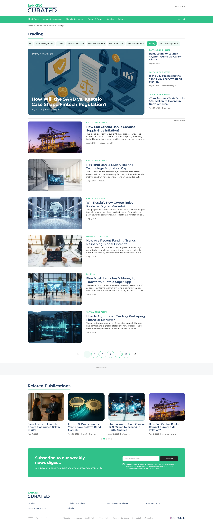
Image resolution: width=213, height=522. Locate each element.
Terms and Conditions (121, 518)
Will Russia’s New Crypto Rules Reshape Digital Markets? (109, 204)
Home (30, 26)
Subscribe (169, 458)
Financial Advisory (76, 43)
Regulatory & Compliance (117, 503)
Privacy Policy (104, 518)
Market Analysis (116, 43)
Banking (110, 19)
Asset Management (44, 43)
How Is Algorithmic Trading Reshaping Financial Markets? (115, 318)
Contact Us (77, 518)
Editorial (121, 19)
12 (126, 354)
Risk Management (136, 43)
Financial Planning (96, 43)
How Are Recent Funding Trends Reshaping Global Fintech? (111, 242)
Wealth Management (169, 43)
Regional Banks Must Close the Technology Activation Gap (109, 166)
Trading (151, 43)
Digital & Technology (75, 19)
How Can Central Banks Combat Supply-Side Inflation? (110, 128)
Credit (60, 43)
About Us (66, 518)
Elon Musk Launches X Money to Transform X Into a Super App (110, 280)
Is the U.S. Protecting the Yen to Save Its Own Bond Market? (165, 78)
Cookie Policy (90, 518)
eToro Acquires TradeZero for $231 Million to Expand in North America (167, 101)
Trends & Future (95, 19)
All (30, 43)
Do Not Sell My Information (142, 518)
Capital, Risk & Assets (52, 19)
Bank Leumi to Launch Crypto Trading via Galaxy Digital (165, 56)
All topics (35, 19)
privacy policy (154, 468)
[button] (101, 439)
